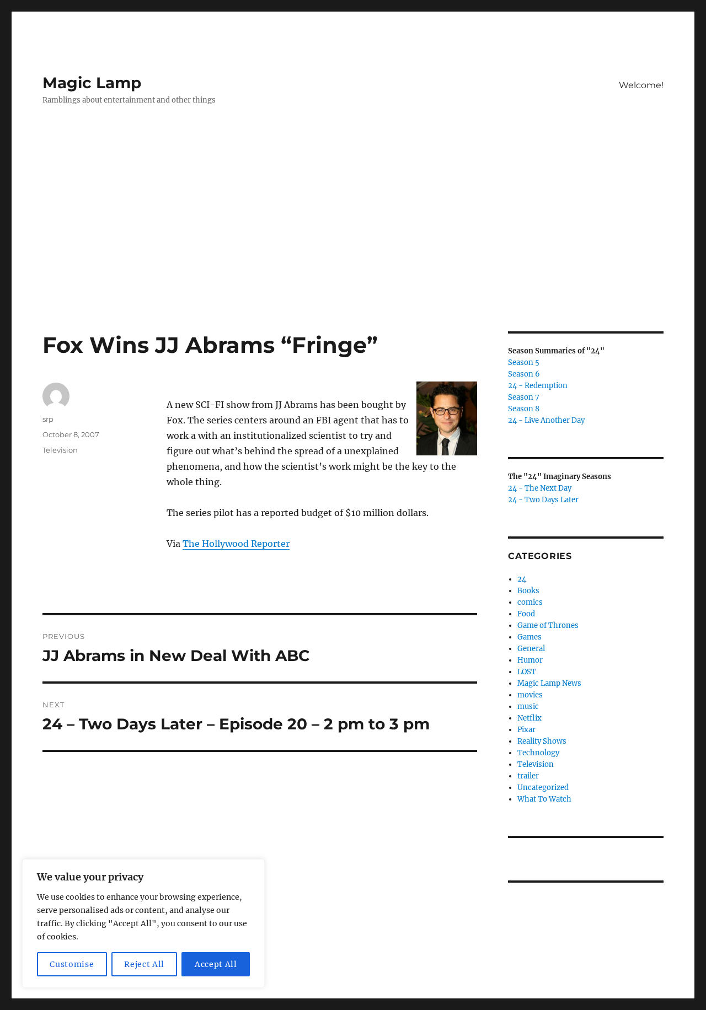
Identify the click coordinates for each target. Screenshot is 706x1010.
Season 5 (523, 362)
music (528, 706)
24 (521, 579)
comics (530, 602)
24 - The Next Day (539, 488)
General (531, 648)
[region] (143, 923)
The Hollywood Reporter (236, 543)
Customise (72, 964)
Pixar (526, 729)
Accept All (216, 964)
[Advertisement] (353, 250)
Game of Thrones (548, 625)
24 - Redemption (538, 385)
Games (529, 637)
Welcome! (641, 85)
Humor (530, 660)
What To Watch (544, 799)
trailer (528, 776)
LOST (526, 671)
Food (526, 614)
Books (528, 590)
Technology (538, 753)
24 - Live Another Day (546, 420)
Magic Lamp (91, 82)
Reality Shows (541, 741)
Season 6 (524, 374)
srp (48, 419)
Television (60, 449)
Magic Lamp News (549, 683)
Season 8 (523, 408)
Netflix (529, 718)
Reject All (144, 964)
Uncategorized (543, 787)
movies (530, 695)
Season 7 (523, 397)
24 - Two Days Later (543, 499)
